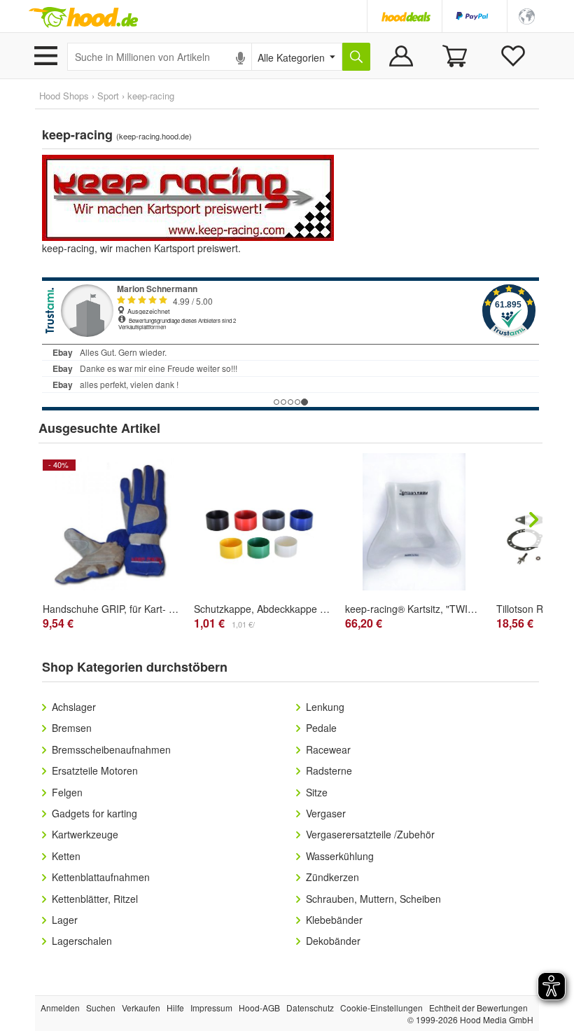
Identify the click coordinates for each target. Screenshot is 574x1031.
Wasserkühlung (340, 856)
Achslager (74, 707)
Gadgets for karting (94, 813)
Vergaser (326, 813)
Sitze (317, 792)
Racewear (328, 749)
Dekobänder (333, 941)
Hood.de (83, 17)
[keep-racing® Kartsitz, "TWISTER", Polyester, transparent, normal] (413, 521)
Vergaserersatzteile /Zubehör (370, 834)
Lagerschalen (82, 941)
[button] (527, 15)
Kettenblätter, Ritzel (95, 899)
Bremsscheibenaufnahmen (111, 749)
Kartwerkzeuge (85, 834)
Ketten (66, 856)
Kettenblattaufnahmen (101, 877)
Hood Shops (64, 95)
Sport (108, 95)
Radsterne (329, 770)
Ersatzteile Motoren (95, 770)
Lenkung (325, 707)
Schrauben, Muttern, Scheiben (373, 899)
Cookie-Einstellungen (381, 1007)
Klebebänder (334, 920)
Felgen (67, 792)
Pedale (321, 728)
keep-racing (150, 95)
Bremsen (72, 728)
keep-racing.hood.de (154, 135)
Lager (65, 920)
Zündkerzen (332, 877)
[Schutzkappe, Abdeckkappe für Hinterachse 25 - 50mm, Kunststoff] (262, 535)
